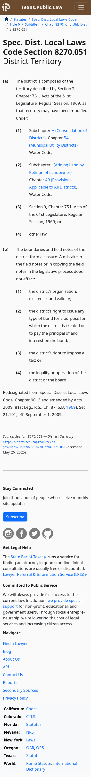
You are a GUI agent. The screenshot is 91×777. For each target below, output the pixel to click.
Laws (30, 740)
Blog (7, 651)
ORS (40, 747)
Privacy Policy (15, 698)
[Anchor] (31, 118)
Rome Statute (38, 763)
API (6, 667)
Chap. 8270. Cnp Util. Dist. (66, 24)
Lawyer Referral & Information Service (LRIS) (43, 574)
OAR (30, 747)
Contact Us (13, 674)
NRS (30, 732)
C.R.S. (31, 716)
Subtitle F (32, 24)
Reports (10, 682)
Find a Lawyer (15, 643)
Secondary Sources (20, 690)
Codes (32, 708)
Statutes (20, 19)
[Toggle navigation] (81, 7)
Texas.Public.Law (41, 7)
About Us (11, 659)
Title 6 (15, 24)
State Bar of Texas (27, 556)
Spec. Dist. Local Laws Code (54, 19)
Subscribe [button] (15, 517)
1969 (71, 407)
